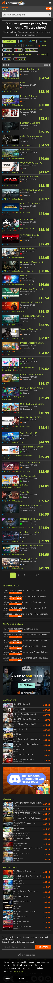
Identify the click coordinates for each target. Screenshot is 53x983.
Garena (43, 54)
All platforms (9, 41)
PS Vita (30, 45)
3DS (19, 50)
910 (37, 575)
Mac (8, 59)
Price (45, 64)
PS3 (8, 45)
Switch (43, 45)
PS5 (33, 41)
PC (23, 41)
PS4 (44, 41)
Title (5, 64)
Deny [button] (7, 978)
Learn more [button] (18, 972)
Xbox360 (10, 54)
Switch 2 (21, 59)
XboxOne (32, 50)
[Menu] (49, 3)
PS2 (18, 45)
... (30, 575)
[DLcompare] (26, 954)
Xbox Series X (27, 54)
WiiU (8, 50)
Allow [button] (21, 978)
